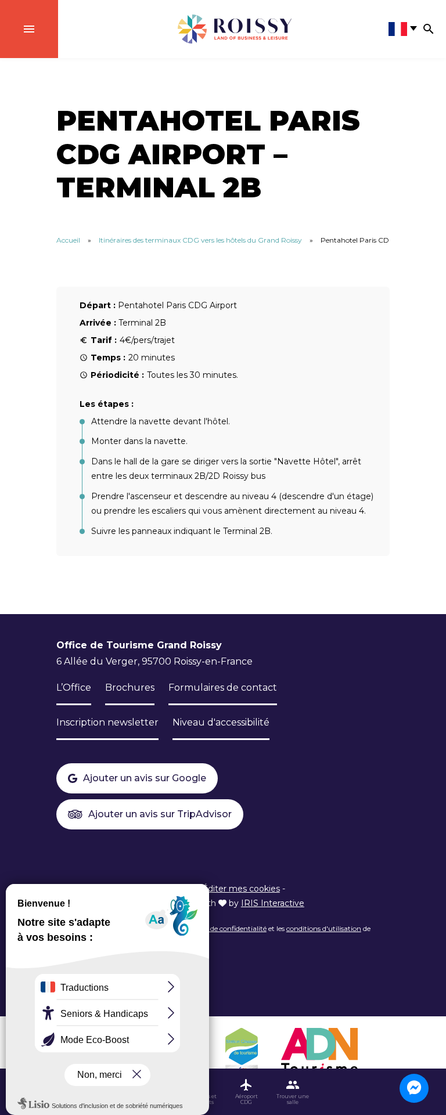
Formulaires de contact (222, 687)
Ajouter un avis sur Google (144, 778)
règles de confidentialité (228, 928)
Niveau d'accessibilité (220, 722)
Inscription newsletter (107, 722)
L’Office (73, 687)
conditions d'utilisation (323, 928)
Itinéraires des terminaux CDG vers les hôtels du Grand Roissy (200, 240)
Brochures (129, 687)
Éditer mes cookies (241, 888)
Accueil (68, 240)
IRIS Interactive (272, 903)
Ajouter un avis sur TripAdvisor (160, 814)
